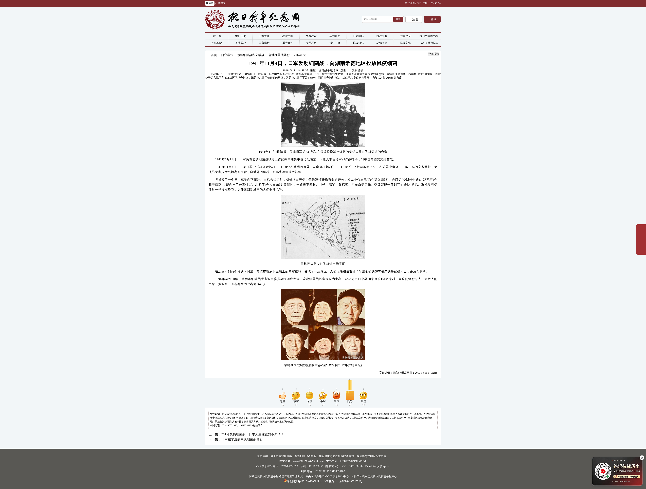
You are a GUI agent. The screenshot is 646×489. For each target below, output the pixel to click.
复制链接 (357, 70)
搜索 (398, 19)
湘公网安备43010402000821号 (304, 481)
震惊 (336, 401)
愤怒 (350, 401)
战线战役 (311, 36)
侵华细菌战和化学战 (250, 55)
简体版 (210, 3)
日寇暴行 (264, 42)
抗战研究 (358, 42)
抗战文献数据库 (429, 42)
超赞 (282, 401)
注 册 (414, 19)
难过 (363, 401)
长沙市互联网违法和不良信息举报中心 (374, 476)
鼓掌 (296, 401)
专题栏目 (311, 42)
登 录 (433, 19)
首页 (214, 55)
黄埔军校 (240, 42)
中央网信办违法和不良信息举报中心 (327, 476)
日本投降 (264, 36)
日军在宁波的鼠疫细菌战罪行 (242, 439)
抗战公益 (381, 36)
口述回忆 (358, 36)
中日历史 (240, 36)
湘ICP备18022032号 (351, 481)
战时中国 (287, 36)
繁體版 (221, 3)
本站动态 (217, 42)
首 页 (217, 36)
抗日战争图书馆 (429, 36)
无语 (309, 401)
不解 (323, 401)
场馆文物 (381, 42)
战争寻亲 (405, 36)
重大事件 (287, 42)
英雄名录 (334, 36)
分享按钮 (433, 53)
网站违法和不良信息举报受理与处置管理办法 (276, 476)
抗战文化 (405, 42)
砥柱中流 (334, 42)
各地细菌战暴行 (279, 55)
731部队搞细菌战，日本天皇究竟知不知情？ (252, 434)
